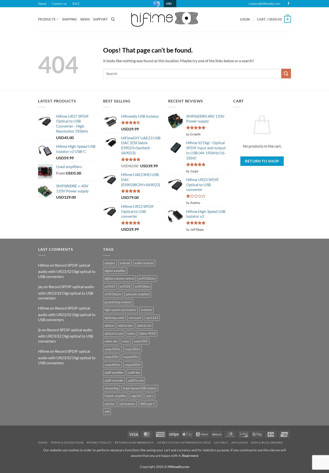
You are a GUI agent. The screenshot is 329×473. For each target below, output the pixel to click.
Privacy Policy (99, 442)
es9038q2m (113, 294)
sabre (131, 333)
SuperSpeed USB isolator (140, 388)
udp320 (136, 396)
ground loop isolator (118, 302)
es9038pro (142, 286)
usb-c (150, 396)
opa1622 (151, 318)
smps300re (112, 349)
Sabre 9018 (147, 333)
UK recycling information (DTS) (184, 442)
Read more (190, 455)
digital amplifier (115, 271)
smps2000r (133, 365)
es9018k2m (147, 278)
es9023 (110, 286)
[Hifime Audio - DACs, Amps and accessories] (164, 19)
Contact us (59, 4)
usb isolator (127, 404)
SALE (76, 4)
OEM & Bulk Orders (267, 442)
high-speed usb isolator (120, 310)
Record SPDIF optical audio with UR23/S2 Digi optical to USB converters (66, 271)
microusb (135, 318)
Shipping (69, 19)
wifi (107, 411)
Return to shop (262, 161)
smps (125, 341)
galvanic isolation (138, 294)
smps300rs (132, 349)
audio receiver (144, 263)
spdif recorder (114, 380)
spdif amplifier (114, 372)
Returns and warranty (134, 442)
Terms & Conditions (67, 442)
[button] (245, 19)
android (125, 263)
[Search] (113, 19)
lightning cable (114, 318)
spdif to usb (136, 380)
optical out (144, 325)
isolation (146, 310)
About (42, 4)
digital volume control (119, 278)
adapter (110, 263)
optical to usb (114, 333)
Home (42, 442)
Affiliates (239, 442)
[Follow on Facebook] (288, 3)
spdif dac (134, 372)
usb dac (110, 404)
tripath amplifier (116, 396)
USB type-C (147, 404)
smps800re (112, 365)
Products (46, 19)
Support (100, 19)
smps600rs (131, 357)
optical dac (125, 325)
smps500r (112, 357)
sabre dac (111, 341)
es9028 (125, 286)
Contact (221, 442)
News (85, 19)
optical (109, 325)
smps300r (141, 341)
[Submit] (286, 73)
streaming (111, 388)
